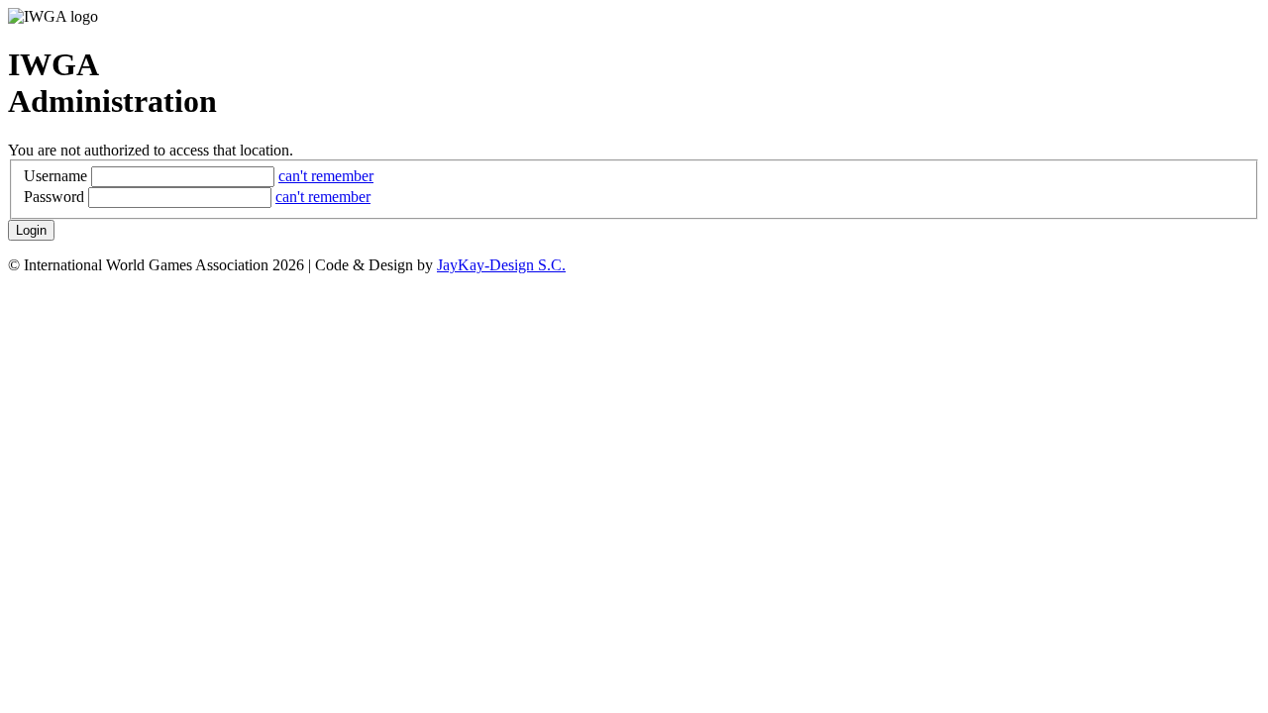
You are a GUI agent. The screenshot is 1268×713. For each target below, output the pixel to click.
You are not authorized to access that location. (150, 150)
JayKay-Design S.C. (501, 264)
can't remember (325, 175)
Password (54, 196)
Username (55, 175)
